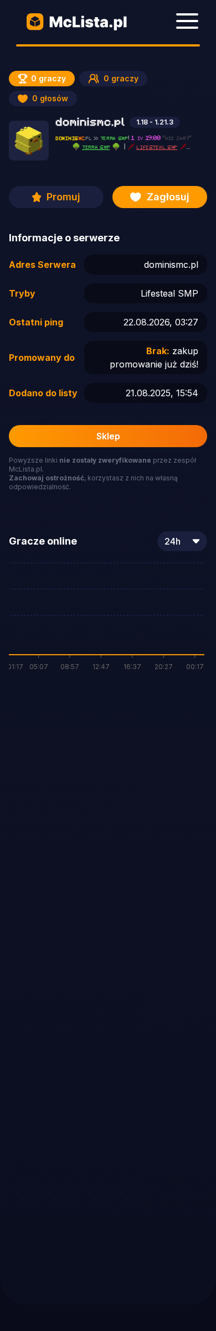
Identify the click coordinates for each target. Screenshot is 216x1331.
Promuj (63, 197)
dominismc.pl (171, 264)
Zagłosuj (168, 197)
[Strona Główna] (77, 22)
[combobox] (182, 541)
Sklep (108, 436)
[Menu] (187, 21)
